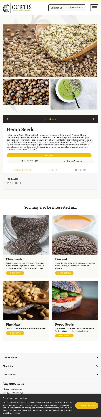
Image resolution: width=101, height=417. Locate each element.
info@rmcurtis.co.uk (12, 389)
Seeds (52, 119)
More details (15, 273)
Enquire (49, 155)
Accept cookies (86, 405)
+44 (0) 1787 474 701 (13, 392)
